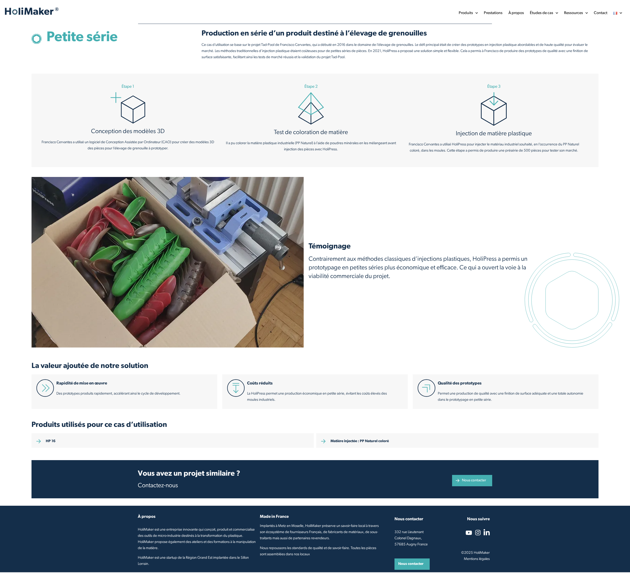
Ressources (573, 13)
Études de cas (541, 13)
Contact (600, 13)
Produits (466, 13)
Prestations (493, 13)
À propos (516, 13)
